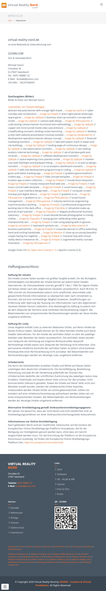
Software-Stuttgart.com (41, 554)
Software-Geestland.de (18, 559)
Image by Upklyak (34, 117)
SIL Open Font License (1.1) (41, 249)
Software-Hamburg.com (18, 554)
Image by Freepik (49, 113)
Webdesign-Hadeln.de (70, 562)
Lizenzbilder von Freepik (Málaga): (26, 106)
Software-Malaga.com (80, 559)
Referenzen (17, 513)
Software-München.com (33, 556)
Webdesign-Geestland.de (47, 562)
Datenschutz (17, 527)
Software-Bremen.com (81, 556)
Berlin (29, 546)
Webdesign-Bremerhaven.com (21, 562)
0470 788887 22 (24, 482)
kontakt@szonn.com (26, 486)
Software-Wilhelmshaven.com (65, 554)
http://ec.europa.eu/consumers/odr (43, 442)
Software (62, 474)
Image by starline (74, 110)
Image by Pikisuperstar (77, 120)
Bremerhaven (59, 546)
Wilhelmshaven (14, 549)
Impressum (17, 532)
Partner (15, 522)
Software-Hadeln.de (38, 559)
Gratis (60, 494)
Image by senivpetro (19, 225)
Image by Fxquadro (46, 211)
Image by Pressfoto (54, 208)
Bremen (21, 546)
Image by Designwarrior (80, 134)
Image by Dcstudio (49, 204)
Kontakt (15, 508)
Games (61, 484)
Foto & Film (63, 489)
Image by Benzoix (52, 232)
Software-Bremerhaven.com (58, 556)
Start (10, 20)
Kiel (68, 546)
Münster (47, 546)
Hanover (38, 546)
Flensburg (76, 546)
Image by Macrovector (73, 225)
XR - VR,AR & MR (66, 479)
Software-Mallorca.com (59, 559)
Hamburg (12, 546)
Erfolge (14, 518)
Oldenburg (87, 546)
